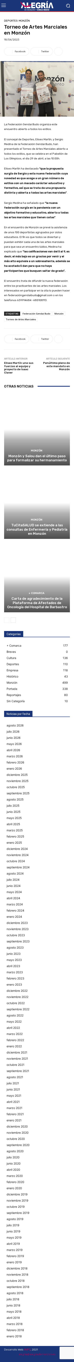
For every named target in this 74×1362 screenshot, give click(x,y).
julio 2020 (13, 1157)
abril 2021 (13, 1101)
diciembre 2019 (17, 1194)
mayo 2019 (14, 1237)
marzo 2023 (15, 972)
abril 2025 (13, 824)
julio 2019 (13, 1225)
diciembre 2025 (17, 774)
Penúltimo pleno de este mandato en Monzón (56, 366)
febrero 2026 (15, 762)
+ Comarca (36, 593)
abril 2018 (13, 1317)
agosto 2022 (15, 1015)
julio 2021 (13, 1083)
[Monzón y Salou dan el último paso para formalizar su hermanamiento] (37, 429)
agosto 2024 (15, 873)
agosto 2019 (15, 1219)
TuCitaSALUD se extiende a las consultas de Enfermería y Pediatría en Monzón (37, 529)
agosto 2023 (15, 947)
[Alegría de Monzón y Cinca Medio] (37, 5)
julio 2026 (13, 731)
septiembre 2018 (18, 1287)
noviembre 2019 (17, 1200)
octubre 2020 (16, 1138)
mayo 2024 (14, 892)
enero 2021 (14, 1120)
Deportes (11, 20)
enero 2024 (14, 916)
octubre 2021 (15, 1064)
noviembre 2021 (17, 1058)
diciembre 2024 (17, 848)
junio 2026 (14, 737)
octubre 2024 (16, 861)
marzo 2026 (15, 756)
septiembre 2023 (18, 941)
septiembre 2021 (18, 1071)
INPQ (27, 1349)
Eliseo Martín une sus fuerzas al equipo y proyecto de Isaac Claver (18, 367)
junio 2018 (13, 1305)
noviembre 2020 (18, 1132)
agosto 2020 (15, 1151)
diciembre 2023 (17, 923)
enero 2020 (14, 1188)
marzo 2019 (15, 1250)
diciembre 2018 (17, 1268)
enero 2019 (14, 1262)
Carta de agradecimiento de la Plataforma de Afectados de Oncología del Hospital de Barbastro (37, 602)
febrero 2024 (15, 910)
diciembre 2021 (17, 1052)
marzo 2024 (15, 904)
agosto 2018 (15, 1293)
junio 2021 (13, 1089)
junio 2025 (14, 811)
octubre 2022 (16, 1003)
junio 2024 (14, 886)
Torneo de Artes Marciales (21, 319)
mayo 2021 (14, 1095)
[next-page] (13, 620)
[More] (58, 51)
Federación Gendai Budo (36, 313)
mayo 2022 (14, 1021)
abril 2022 (13, 1027)
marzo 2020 (15, 1176)
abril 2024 (13, 898)
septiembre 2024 (18, 867)
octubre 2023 (16, 935)
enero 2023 (14, 984)
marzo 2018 (15, 1324)
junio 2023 (14, 953)
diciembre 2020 (17, 1126)
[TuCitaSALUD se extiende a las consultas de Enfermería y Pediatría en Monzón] (37, 502)
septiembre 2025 (18, 793)
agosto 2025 (15, 799)
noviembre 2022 (17, 997)
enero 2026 (14, 768)
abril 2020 (13, 1169)
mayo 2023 (14, 960)
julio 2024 (13, 879)
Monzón (24, 20)
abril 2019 (13, 1243)
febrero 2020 (15, 1182)
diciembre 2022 (17, 990)
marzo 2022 (15, 1034)
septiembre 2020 (18, 1145)
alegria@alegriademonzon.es (37, 1354)
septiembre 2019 (18, 1213)
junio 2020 (14, 1163)
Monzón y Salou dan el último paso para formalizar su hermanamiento (37, 458)
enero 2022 (14, 1046)
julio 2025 (13, 805)
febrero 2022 (15, 1040)
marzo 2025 (15, 830)
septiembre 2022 (18, 1009)
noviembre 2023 (18, 929)
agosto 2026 (15, 725)
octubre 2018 (16, 1280)
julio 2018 (13, 1299)
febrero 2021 (15, 1114)
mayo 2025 (14, 818)
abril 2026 (13, 750)
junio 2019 (13, 1231)
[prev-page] (6, 620)
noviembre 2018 (17, 1274)
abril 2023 (13, 966)
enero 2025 (14, 842)
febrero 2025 (15, 836)
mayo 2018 (14, 1311)
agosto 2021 (15, 1077)
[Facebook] (57, 1358)
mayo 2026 (14, 744)
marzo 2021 (14, 1108)
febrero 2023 (15, 978)
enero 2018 (14, 1336)
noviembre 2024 (18, 855)
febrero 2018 (15, 1330)
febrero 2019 (15, 1256)
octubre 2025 (16, 787)
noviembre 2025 (18, 781)
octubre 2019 (16, 1206)
